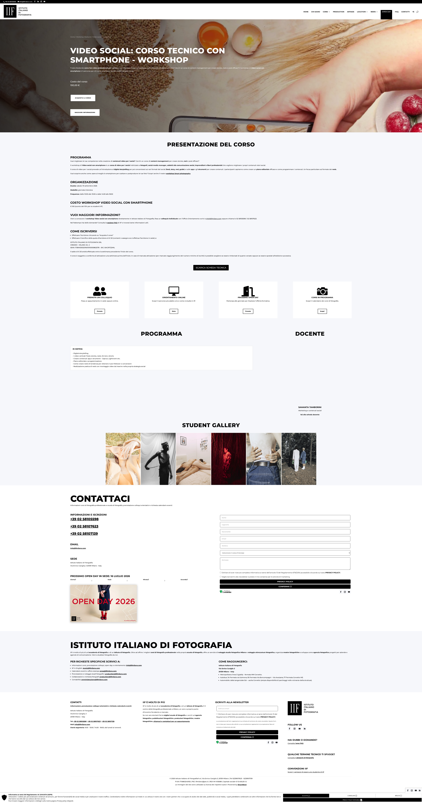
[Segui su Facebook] (289, 728)
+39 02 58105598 (84, 519)
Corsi (325, 12)
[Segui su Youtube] (299, 728)
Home (305, 12)
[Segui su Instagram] (294, 728)
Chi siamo (315, 12)
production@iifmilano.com (116, 674)
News (373, 12)
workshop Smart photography (178, 174)
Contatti (405, 12)
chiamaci (157, 721)
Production (338, 12)
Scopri (322, 311)
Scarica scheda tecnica (211, 267)
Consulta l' (295, 743)
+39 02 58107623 (84, 526)
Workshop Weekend (83, 37)
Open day (386, 12)
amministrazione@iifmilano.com (94, 680)
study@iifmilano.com (91, 668)
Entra (174, 311)
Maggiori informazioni (85, 112)
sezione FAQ (112, 223)
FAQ (396, 12)
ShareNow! (242, 785)
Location (361, 12)
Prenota (100, 311)
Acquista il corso (83, 98)
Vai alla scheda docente (309, 415)
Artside (350, 12)
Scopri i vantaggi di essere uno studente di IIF (306, 772)
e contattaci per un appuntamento (175, 721)
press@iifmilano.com (108, 671)
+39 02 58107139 (84, 533)
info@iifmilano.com (213, 219)
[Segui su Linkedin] (304, 728)
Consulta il (301, 758)
